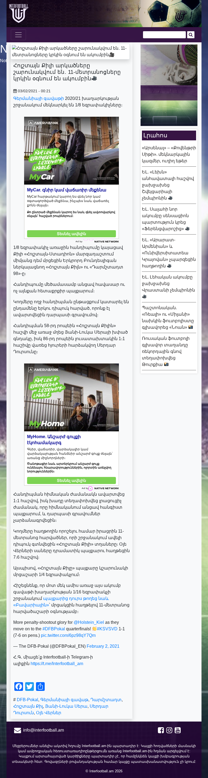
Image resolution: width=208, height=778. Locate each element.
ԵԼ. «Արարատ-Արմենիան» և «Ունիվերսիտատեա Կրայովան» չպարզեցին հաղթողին (169, 253)
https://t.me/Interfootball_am (57, 663)
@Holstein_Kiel (89, 622)
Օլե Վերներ (48, 712)
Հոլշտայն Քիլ (28, 706)
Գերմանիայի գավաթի (38, 98)
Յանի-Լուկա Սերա (66, 706)
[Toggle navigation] (18, 34)
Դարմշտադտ (106, 699)
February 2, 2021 (103, 646)
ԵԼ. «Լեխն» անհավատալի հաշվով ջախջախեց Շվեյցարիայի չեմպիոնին (168, 185)
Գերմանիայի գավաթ (64, 699)
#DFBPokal (54, 629)
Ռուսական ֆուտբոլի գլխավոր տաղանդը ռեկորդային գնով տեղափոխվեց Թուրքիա (166, 351)
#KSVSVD (107, 629)
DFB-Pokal (27, 699)
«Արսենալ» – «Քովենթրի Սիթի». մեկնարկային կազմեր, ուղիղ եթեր (169, 154)
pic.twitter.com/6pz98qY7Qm (68, 635)
